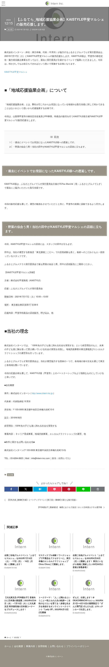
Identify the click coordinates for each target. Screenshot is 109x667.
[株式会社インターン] (54, 3)
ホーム (7, 646)
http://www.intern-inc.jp (42, 393)
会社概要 (18, 646)
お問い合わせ (56, 646)
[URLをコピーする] (98, 489)
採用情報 (42, 646)
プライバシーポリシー (77, 646)
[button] (11, 489)
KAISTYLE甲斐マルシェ (15, 71)
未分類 (10, 29)
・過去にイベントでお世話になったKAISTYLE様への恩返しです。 (44, 142)
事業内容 (30, 646)
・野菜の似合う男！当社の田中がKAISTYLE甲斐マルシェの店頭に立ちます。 (50, 146)
